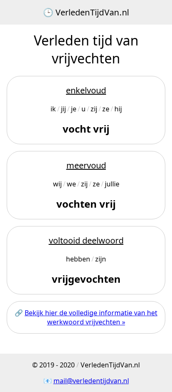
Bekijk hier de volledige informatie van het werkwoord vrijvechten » (91, 317)
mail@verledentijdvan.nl (91, 380)
